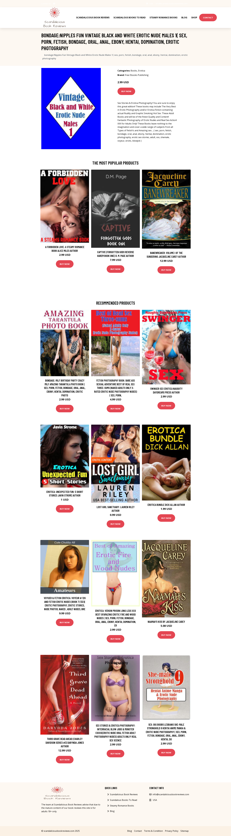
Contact (208, 17)
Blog (184, 17)
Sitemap (184, 830)
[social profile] (54, 3)
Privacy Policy (171, 830)
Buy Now (126, 91)
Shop (194, 17)
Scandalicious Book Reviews (92, 17)
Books (134, 70)
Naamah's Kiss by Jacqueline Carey (166, 621)
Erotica (141, 70)
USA (151, 3)
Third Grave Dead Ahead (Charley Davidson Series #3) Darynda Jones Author (65, 742)
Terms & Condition (153, 830)
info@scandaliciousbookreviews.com (172, 3)
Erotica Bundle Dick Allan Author (166, 504)
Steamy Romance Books (163, 17)
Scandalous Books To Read (129, 17)
